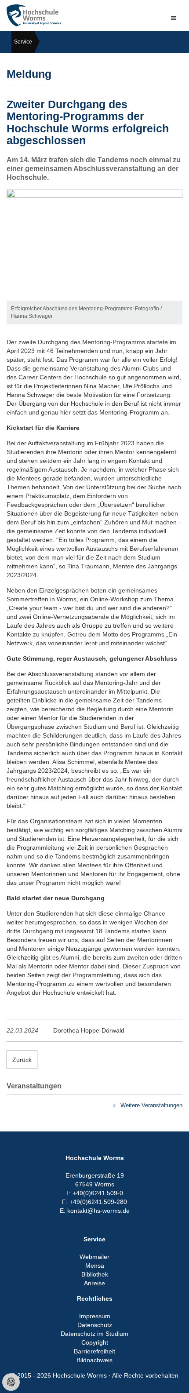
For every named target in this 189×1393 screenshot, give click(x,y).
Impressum (94, 1316)
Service (23, 42)
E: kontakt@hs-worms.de (95, 1210)
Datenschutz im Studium (94, 1333)
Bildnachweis (94, 1360)
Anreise (94, 1283)
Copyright (94, 1342)
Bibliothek (94, 1274)
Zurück (22, 1059)
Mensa (94, 1265)
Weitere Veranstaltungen (150, 1105)
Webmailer (94, 1256)
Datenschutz (94, 1324)
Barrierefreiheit (94, 1351)
